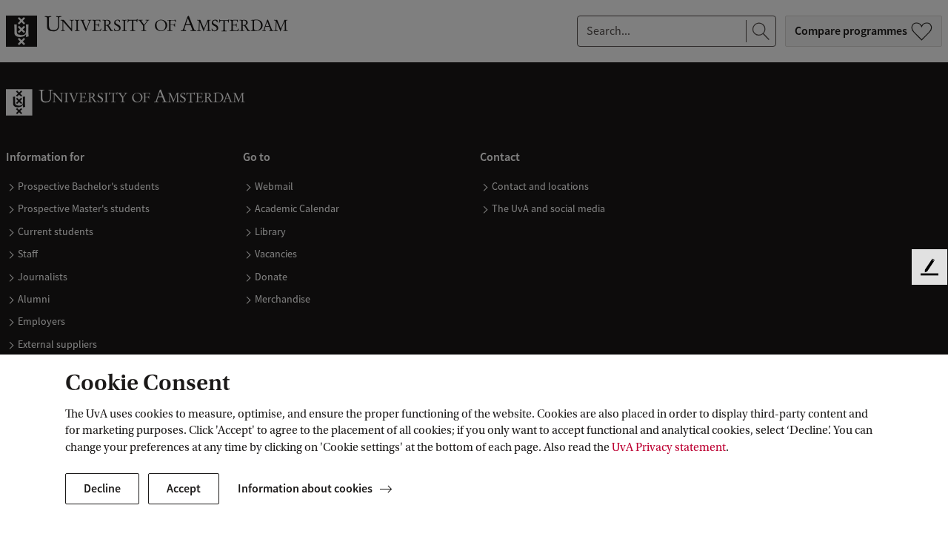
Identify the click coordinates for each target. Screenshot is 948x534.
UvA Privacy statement (669, 447)
